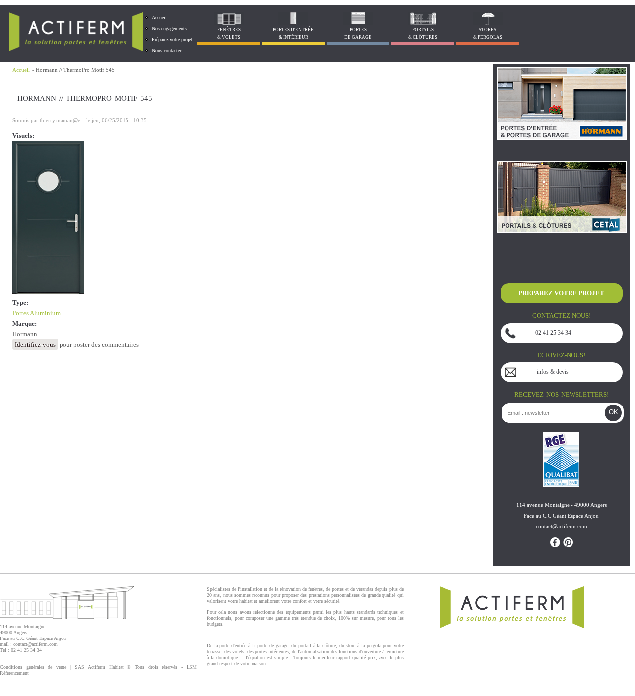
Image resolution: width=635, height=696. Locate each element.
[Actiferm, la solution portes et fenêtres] (76, 49)
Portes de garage (358, 33)
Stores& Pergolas (487, 33)
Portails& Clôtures (422, 33)
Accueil (159, 17)
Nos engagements (169, 28)
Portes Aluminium (36, 313)
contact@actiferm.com (35, 644)
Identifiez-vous (35, 344)
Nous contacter (166, 50)
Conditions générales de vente (33, 667)
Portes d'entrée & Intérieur (293, 33)
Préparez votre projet (172, 39)
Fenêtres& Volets (229, 33)
